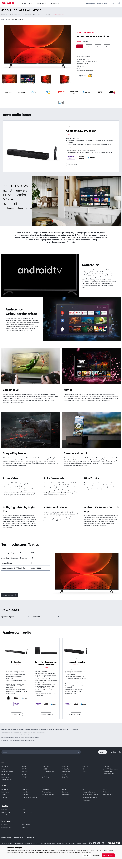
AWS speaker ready (7, 780)
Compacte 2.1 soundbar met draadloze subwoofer (46, 663)
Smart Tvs (25, 827)
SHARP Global (29, 837)
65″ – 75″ (24, 769)
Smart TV (65, 777)
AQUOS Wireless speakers (110, 769)
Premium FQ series (7, 772)
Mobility (31, 3)
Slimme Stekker (6, 827)
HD (83, 774)
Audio (24, 3)
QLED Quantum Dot (48, 772)
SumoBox (4, 797)
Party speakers (46, 792)
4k (83, 769)
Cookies (64, 843)
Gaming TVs (5, 774)
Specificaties (37, 15)
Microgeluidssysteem (89, 792)
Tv (6, 19)
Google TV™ (66, 772)
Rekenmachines (102, 3)
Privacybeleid (19, 843)
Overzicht (4, 15)
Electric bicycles (27, 812)
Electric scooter (6, 812)
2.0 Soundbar (16, 662)
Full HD (85, 772)
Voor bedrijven (90, 3)
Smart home (41, 3)
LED (43, 774)
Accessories (65, 795)
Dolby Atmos (5, 777)
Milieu (59, 843)
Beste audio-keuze (15, 15)
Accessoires (4, 815)
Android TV (65, 769)
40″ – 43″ (24, 774)
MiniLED (3, 769)
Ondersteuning (54, 3)
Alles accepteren (108, 855)
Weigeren (86, 855)
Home (2, 19)
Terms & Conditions (7, 843)
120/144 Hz (45, 777)
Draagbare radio (108, 795)
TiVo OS (64, 774)
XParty (3, 795)
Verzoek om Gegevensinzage (78, 843)
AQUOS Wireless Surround (29, 797)
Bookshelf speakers (48, 795)
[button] (70, 81)
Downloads (47, 15)
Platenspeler (87, 800)
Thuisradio (106, 792)
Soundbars (25, 795)
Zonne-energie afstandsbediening (108, 772)
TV (18, 3)
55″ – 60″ (24, 772)
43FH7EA (92, 41)
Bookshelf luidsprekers (90, 797)
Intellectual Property (31, 843)
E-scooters (25, 830)
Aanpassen (96, 855)
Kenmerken (27, 15)
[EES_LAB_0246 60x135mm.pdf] (90, 75)
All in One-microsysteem (90, 795)
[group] (37, 47)
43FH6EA (85, 41)
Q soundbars (25, 792)
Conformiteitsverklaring (47, 843)
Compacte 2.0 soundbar (81, 130)
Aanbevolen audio (58, 15)
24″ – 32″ (24, 777)
